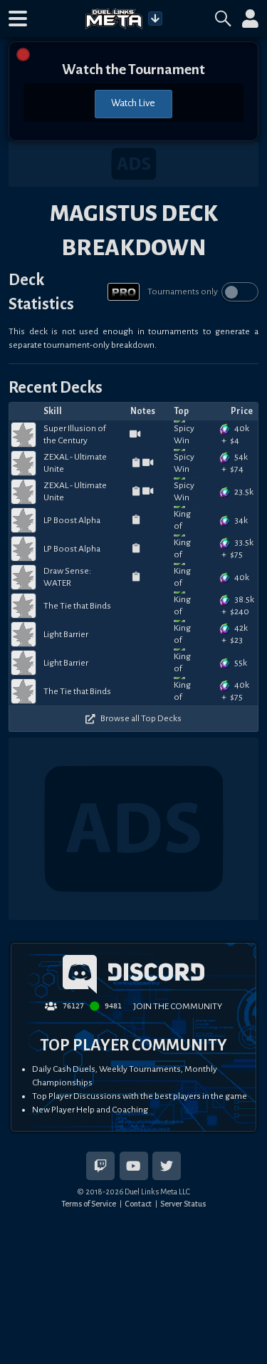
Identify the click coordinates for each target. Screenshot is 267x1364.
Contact (138, 1203)
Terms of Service (88, 1203)
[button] (18, 18)
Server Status (183, 1203)
